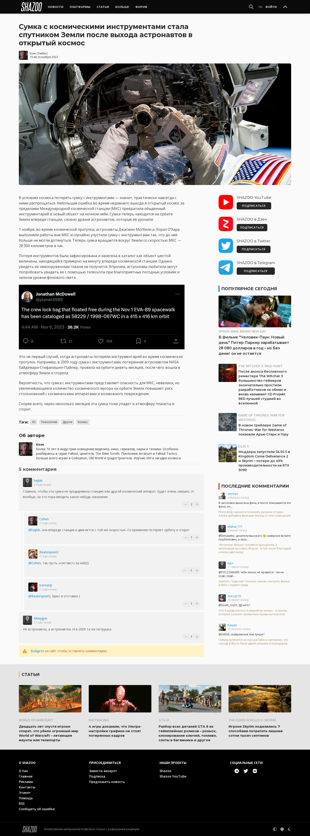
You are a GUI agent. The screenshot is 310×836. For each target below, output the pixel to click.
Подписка (97, 776)
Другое (67, 422)
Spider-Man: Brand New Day (242, 331)
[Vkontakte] (255, 771)
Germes (233, 494)
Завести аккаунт (103, 771)
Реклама (26, 782)
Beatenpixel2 (48, 552)
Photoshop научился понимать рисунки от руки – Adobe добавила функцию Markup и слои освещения (254, 514)
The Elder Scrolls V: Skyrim (252, 720)
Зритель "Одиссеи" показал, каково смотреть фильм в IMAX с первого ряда (254, 583)
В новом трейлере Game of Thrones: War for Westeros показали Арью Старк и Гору (263, 429)
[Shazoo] (31, 6)
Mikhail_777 (235, 527)
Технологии (49, 422)
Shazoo (165, 771)
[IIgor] (222, 565)
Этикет (25, 792)
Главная (25, 776)
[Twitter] (246, 771)
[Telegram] (236, 771)
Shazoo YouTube (173, 776)
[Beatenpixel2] (32, 554)
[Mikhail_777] (222, 528)
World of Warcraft (36, 720)
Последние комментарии (255, 486)
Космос (83, 422)
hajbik (38, 480)
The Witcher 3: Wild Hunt (261, 366)
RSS (22, 803)
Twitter (42, 53)
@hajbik (34, 530)
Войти (271, 7)
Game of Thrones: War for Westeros (262, 417)
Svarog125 (234, 596)
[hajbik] (27, 482)
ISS (33, 422)
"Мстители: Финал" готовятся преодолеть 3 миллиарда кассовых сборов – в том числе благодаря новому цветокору (255, 548)
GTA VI (164, 720)
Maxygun (40, 618)
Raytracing (99, 720)
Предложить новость (107, 782)
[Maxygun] (27, 620)
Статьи (103, 7)
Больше (122, 7)
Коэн (33, 53)
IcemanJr (45, 585)
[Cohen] (32, 520)
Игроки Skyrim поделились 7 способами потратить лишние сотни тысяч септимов (256, 731)
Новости (55, 7)
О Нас (23, 771)
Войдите (37, 651)
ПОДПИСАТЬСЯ (254, 206)
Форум (141, 7)
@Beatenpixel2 (39, 596)
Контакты (27, 787)
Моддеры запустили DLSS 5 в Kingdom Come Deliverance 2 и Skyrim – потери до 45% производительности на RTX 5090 (264, 461)
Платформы (80, 7)
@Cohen (34, 563)
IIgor (231, 563)
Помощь (26, 798)
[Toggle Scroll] (285, 7)
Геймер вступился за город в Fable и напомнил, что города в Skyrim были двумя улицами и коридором (253, 641)
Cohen (44, 519)
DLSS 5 (244, 446)
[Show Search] (251, 7)
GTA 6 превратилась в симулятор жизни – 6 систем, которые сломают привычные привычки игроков (253, 612)
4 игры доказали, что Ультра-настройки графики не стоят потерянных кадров (115, 731)
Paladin (232, 625)
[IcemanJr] (32, 587)
